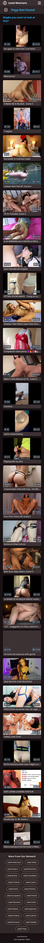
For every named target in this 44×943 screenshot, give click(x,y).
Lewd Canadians (30, 875)
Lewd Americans (14, 862)
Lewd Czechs (31, 882)
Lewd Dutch (13, 889)
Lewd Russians (13, 922)
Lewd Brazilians (30, 869)
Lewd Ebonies (30, 889)
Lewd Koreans (13, 915)
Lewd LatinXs (31, 915)
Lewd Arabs (32, 862)
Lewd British (12, 875)
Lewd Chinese (13, 882)
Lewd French (32, 895)
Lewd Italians (12, 909)
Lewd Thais (22, 929)
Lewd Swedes (31, 922)
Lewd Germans (14, 902)
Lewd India (31, 902)
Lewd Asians (12, 869)
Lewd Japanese (30, 909)
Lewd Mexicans (17, 3)
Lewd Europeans (14, 895)
